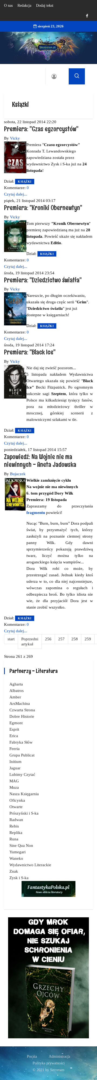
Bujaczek (18, 474)
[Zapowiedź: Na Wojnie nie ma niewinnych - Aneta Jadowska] (15, 494)
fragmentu (35, 512)
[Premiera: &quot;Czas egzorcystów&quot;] (15, 157)
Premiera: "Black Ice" (30, 352)
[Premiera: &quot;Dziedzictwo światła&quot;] (15, 308)
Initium (15, 761)
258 (74, 639)
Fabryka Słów (21, 742)
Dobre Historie (21, 716)
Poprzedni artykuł (29, 641)
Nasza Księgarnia (24, 794)
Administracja (59, 1056)
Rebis (14, 826)
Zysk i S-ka (19, 878)
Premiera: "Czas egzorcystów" (41, 129)
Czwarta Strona (22, 710)
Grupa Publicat (21, 755)
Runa (13, 839)
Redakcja (24, 5)
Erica (13, 736)
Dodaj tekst (44, 5)
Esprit (14, 729)
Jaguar (14, 768)
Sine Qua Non (21, 845)
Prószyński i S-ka (24, 813)
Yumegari (17, 852)
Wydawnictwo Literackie (30, 865)
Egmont (16, 723)
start (11, 639)
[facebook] (87, 16)
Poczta (32, 1056)
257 (61, 639)
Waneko (16, 858)
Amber (15, 697)
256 (48, 639)
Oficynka (17, 800)
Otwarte (16, 807)
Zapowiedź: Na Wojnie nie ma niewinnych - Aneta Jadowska (40, 460)
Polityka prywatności (49, 1063)
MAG (14, 781)
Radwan (16, 820)
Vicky (15, 138)
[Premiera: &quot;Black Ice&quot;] (15, 381)
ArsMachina (19, 703)
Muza (14, 787)
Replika (15, 832)
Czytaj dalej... (15, 194)
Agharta (16, 684)
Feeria (14, 749)
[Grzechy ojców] (48, 977)
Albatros (16, 690)
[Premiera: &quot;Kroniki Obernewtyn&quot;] (15, 235)
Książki (25, 181)
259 (88, 639)
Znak (13, 871)
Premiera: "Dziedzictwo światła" (43, 280)
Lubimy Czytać (22, 774)
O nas (8, 5)
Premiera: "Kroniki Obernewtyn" (43, 207)
